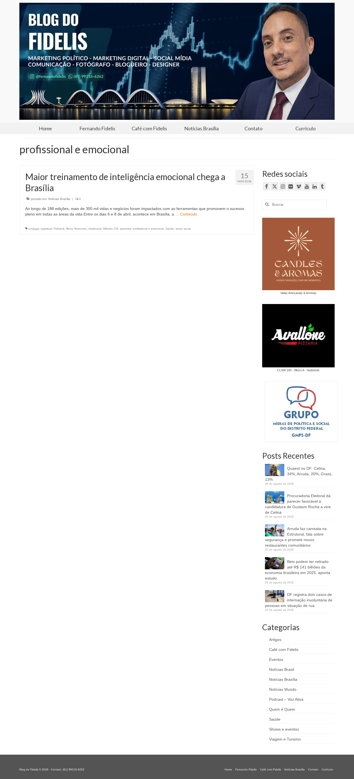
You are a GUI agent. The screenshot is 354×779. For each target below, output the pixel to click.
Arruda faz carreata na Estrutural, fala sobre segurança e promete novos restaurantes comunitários (296, 536)
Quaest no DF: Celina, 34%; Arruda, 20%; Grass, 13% (298, 474)
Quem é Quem (282, 709)
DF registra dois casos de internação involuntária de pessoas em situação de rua (298, 600)
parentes (125, 228)
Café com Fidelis (283, 649)
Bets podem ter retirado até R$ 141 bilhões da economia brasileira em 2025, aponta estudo (297, 569)
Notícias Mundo (282, 689)
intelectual (94, 228)
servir (179, 228)
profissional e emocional (148, 228)
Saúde (169, 228)
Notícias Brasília (59, 199)
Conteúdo (188, 214)
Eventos (276, 659)
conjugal (33, 228)
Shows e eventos (284, 729)
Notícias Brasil (281, 669)
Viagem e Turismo (285, 739)
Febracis (59, 228)
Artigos (275, 639)
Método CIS (110, 228)
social (187, 228)
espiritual (46, 228)
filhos (69, 228)
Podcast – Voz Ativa (286, 699)
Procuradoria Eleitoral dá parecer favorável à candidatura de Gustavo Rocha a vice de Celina (298, 504)
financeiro (80, 228)
